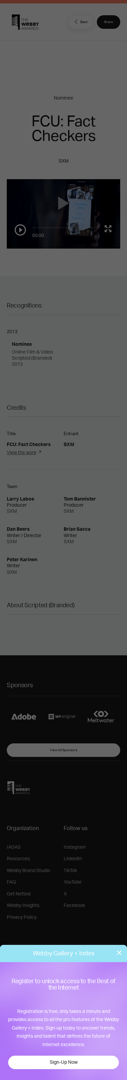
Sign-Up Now (64, 1062)
